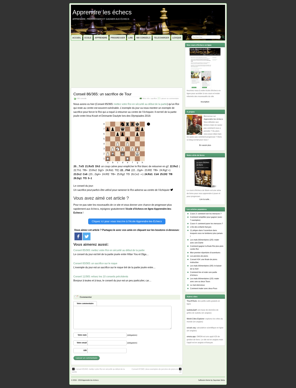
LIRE (130, 38)
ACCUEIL (76, 38)
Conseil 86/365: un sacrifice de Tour (102, 94)
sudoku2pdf (192, 310)
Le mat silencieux (197, 285)
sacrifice (154, 98)
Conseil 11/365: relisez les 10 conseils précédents (100, 276)
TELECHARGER (161, 38)
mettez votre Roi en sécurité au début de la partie (140, 104)
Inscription (205, 102)
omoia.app (191, 336)
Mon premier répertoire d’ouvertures (205, 253)
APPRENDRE (101, 38)
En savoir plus (205, 145)
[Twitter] (86, 236)
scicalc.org (191, 328)
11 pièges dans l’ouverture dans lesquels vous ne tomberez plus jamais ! (206, 233)
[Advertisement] (127, 63)
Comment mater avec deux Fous (203, 288)
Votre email (82, 343)
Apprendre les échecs (102, 12)
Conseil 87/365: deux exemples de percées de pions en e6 (156, 370)
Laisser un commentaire (170, 98)
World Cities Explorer (195, 319)
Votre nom (82, 335)
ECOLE (87, 38)
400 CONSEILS (143, 38)
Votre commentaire (85, 303)
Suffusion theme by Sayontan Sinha (211, 380)
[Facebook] (78, 236)
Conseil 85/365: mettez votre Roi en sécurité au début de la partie (109, 250)
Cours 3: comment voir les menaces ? (206, 214)
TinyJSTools (192, 301)
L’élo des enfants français (200, 227)
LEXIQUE (176, 38)
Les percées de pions (199, 256)
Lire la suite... (205, 199)
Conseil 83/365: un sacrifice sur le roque (95, 263)
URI (85, 350)
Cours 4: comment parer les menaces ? (206, 224)
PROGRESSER (118, 38)
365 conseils (81, 98)
